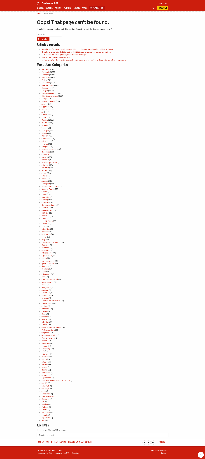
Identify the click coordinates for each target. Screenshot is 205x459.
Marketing (46, 412)
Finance (45, 144)
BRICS (44, 284)
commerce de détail (50, 335)
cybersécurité (47, 210)
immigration (47, 303)
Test (43, 226)
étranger (45, 74)
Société (45, 306)
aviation (45, 165)
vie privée (45, 332)
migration (46, 229)
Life (43, 351)
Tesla (44, 271)
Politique (58, 7)
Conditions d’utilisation (56, 441)
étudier (44, 409)
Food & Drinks (47, 221)
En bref (44, 223)
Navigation (46, 287)
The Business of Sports (51, 242)
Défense (45, 88)
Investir (45, 157)
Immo (44, 178)
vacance (45, 316)
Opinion (45, 136)
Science (45, 191)
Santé (44, 128)
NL (166, 3)
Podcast (45, 407)
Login (161, 3)
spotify (44, 383)
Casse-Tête (46, 154)
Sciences (45, 141)
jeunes (44, 258)
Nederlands (163, 441)
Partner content (48, 330)
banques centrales (49, 149)
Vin (43, 401)
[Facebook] (144, 442)
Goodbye (75, 453)
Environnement (48, 261)
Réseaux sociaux (48, 205)
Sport (44, 173)
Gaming (45, 199)
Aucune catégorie (49, 101)
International (47, 85)
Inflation (45, 322)
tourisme (45, 231)
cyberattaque (47, 253)
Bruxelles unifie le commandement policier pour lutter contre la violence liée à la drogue (77, 49)
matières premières (50, 162)
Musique (45, 356)
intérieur (45, 160)
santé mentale (48, 282)
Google (44, 266)
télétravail (46, 394)
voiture (44, 170)
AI (42, 112)
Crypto (44, 106)
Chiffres (45, 311)
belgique (45, 125)
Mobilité (45, 215)
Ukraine (45, 120)
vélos (44, 420)
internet (45, 354)
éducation (46, 292)
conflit (44, 122)
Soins (44, 391)
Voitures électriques (50, 186)
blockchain (46, 372)
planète (45, 404)
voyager (45, 298)
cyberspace (46, 274)
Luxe (43, 277)
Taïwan (44, 346)
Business (45, 69)
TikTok (44, 324)
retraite (45, 364)
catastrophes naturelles (51, 327)
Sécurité (45, 207)
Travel (44, 194)
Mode (44, 314)
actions (45, 176)
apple (44, 237)
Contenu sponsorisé (50, 279)
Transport (46, 184)
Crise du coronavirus (50, 96)
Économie (49, 7)
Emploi (44, 218)
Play (43, 239)
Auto (43, 104)
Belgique (40, 7)
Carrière (45, 202)
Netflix (44, 370)
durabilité (45, 250)
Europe (44, 98)
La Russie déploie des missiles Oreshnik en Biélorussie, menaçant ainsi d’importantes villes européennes (84, 60)
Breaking (45, 269)
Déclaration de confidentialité (80, 441)
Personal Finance (80, 7)
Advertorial (46, 295)
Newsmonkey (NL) (45, 453)
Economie (46, 82)
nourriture (46, 343)
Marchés (67, 7)
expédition (46, 418)
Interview (45, 308)
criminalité (46, 247)
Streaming (46, 348)
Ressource (46, 152)
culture (44, 362)
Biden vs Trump (48, 189)
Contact (41, 441)
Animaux (45, 290)
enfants (45, 415)
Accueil (39, 13)
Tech (43, 80)
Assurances (46, 375)
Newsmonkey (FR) (62, 453)
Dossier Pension (48, 338)
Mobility (45, 245)
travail (44, 133)
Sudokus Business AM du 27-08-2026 (56, 57)
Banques (45, 146)
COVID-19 (45, 386)
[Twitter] (149, 442)
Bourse (44, 319)
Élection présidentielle (51, 301)
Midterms (45, 399)
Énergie (45, 90)
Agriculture (46, 234)
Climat (44, 114)
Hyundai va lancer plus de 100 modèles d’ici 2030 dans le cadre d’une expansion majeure (76, 52)
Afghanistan (47, 255)
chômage (45, 388)
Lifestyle (45, 130)
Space (44, 117)
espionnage (46, 378)
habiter (45, 367)
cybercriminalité (48, 263)
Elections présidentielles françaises (56, 380)
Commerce (46, 138)
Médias (44, 340)
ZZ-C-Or (45, 213)
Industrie (45, 167)
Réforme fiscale (48, 396)
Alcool (44, 359)
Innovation (46, 197)
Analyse (45, 181)
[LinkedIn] (153, 442)
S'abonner (163, 8)
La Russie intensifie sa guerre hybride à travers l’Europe (64, 54)
